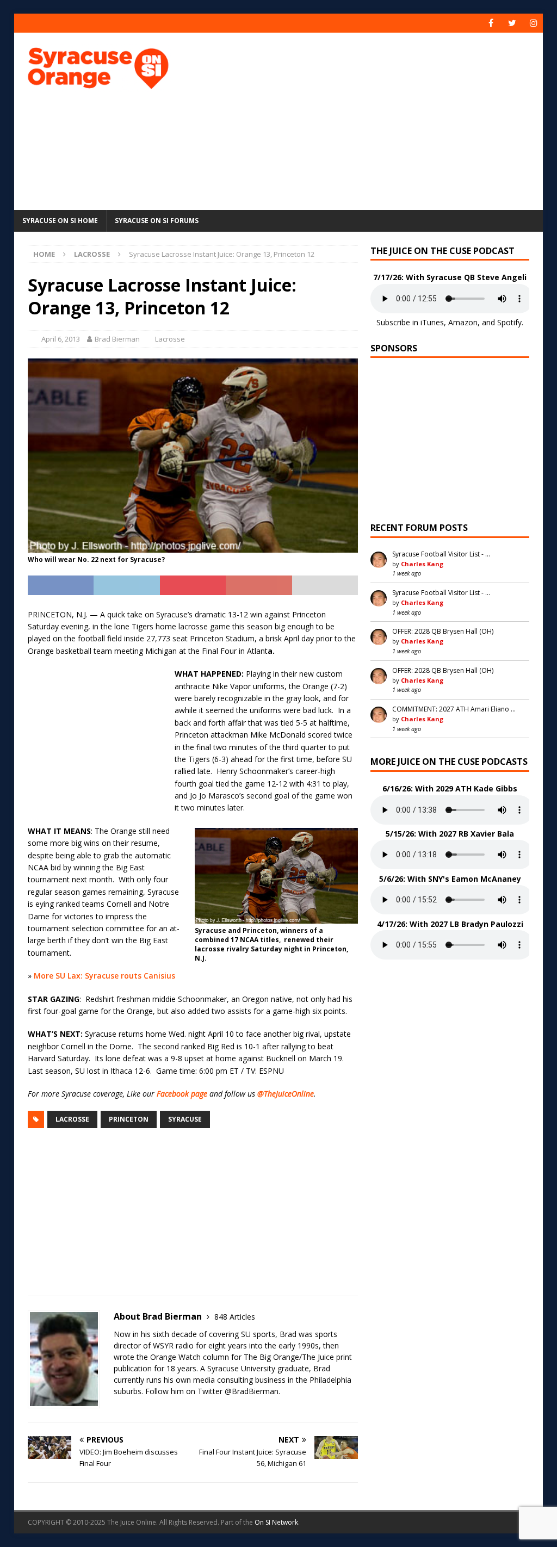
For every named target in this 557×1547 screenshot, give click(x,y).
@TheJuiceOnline (285, 1093)
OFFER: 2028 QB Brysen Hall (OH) (442, 631)
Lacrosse (170, 339)
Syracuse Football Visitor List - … (441, 554)
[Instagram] (533, 23)
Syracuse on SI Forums (157, 220)
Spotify (509, 322)
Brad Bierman (117, 339)
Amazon (463, 322)
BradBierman (255, 1391)
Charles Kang (422, 564)
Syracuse (185, 1119)
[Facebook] (490, 23)
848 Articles (234, 1316)
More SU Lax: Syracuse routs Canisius (104, 975)
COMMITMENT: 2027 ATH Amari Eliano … (454, 709)
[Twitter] (512, 23)
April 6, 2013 (60, 339)
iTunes (432, 322)
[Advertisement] (376, 120)
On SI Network (276, 1522)
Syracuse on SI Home (60, 220)
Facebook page (182, 1093)
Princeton (128, 1119)
